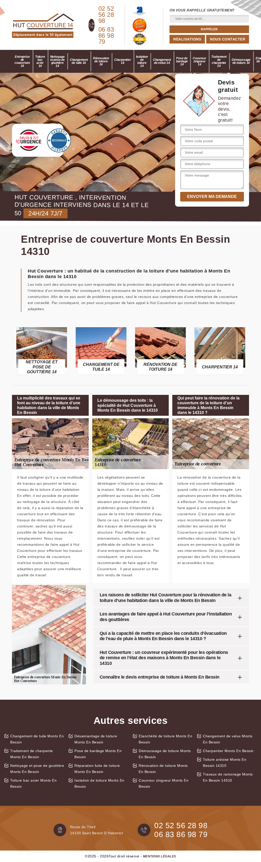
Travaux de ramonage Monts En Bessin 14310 (228, 777)
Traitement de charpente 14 (219, 61)
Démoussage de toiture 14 (241, 61)
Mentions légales (159, 856)
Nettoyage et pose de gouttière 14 (57, 61)
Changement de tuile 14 (79, 61)
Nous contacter (227, 39)
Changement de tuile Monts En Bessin (37, 739)
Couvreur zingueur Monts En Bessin (163, 783)
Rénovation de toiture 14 (101, 61)
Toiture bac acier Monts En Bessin (33, 783)
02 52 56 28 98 (106, 15)
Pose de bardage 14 (182, 61)
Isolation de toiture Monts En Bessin (99, 783)
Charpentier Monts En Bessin (228, 751)
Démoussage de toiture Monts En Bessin (165, 754)
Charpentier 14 (122, 61)
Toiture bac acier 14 (40, 61)
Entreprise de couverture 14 (22, 61)
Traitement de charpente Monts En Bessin (31, 754)
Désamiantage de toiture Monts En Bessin (95, 739)
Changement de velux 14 (162, 61)
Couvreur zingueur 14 (199, 61)
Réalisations (187, 39)
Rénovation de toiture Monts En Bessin (163, 769)
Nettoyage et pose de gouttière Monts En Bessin (37, 769)
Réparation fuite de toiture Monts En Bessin (97, 769)
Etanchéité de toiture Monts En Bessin (165, 739)
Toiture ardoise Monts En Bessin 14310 (224, 762)
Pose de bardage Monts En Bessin (98, 754)
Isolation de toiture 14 (142, 61)
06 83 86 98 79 (106, 35)
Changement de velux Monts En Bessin (228, 739)
